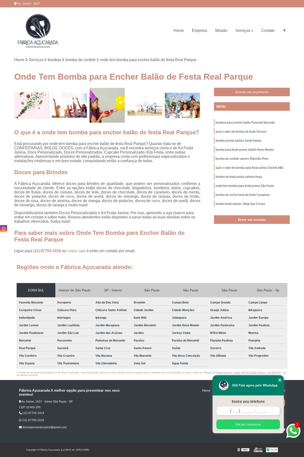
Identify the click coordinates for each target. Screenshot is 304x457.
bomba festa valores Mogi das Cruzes (240, 204)
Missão (221, 31)
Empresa (199, 31)
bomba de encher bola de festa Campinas (243, 195)
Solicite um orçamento (252, 92)
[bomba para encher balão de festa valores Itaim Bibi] (145, 105)
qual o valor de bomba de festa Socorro (241, 131)
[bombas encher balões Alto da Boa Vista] (107, 105)
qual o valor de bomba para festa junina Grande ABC (250, 167)
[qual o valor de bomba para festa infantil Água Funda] (32, 105)
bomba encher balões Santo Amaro (238, 140)
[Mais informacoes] (284, 30)
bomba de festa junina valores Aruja (239, 176)
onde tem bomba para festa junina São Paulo (245, 186)
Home (179, 31)
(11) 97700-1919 (47, 251)
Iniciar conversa (248, 424)
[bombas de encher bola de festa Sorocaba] (182, 105)
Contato (268, 31)
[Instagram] (3, 228)
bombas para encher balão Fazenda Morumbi (245, 122)
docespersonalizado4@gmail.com (44, 427)
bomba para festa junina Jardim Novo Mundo (245, 149)
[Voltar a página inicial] (38, 30)
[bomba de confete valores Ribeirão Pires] (69, 105)
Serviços (242, 31)
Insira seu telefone (248, 401)
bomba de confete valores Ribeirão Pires (242, 158)
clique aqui (76, 251)
